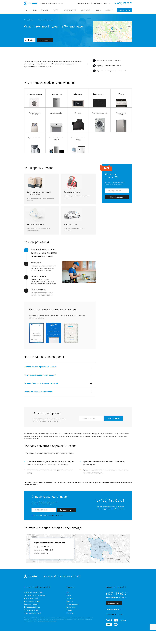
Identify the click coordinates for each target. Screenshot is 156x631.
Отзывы (98, 10)
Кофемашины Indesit (31, 610)
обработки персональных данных (54, 515)
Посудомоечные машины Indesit (35, 595)
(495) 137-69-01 (111, 500)
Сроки (34, 10)
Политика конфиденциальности (48, 621)
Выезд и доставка (70, 10)
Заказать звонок (124, 10)
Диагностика (85, 10)
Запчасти (45, 10)
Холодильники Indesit (31, 598)
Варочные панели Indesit (32, 601)
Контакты (109, 10)
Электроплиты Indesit (31, 604)
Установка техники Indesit (32, 613)
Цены (25, 10)
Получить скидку (116, 197)
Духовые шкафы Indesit (32, 607)
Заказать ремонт (45, 40)
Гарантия (56, 10)
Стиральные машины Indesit (33, 592)
